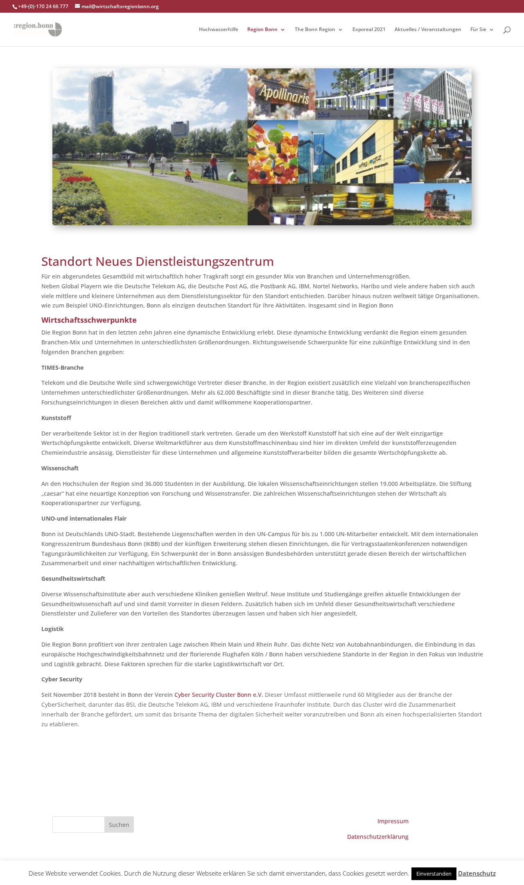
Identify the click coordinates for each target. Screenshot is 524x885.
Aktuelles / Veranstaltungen (428, 30)
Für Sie (478, 30)
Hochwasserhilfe (218, 30)
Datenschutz (477, 873)
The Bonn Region (315, 30)
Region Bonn (262, 30)
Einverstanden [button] (434, 873)
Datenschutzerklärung (378, 836)
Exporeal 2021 (369, 30)
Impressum (393, 821)
